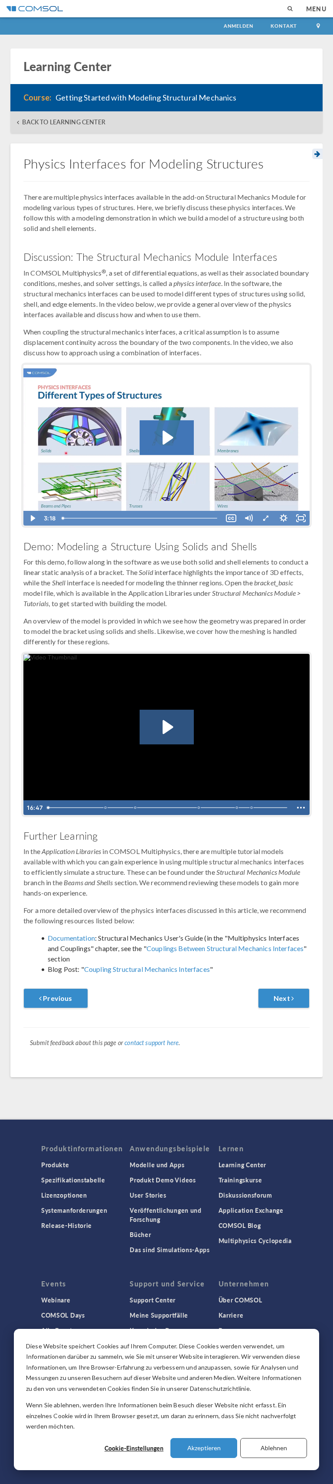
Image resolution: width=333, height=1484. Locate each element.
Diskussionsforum (245, 1195)
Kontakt (284, 26)
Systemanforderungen (74, 1210)
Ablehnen (274, 1448)
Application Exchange (251, 1210)
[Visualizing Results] (252, 807)
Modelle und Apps (157, 1164)
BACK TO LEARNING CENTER (63, 122)
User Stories (148, 1195)
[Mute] (248, 518)
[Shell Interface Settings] (135, 807)
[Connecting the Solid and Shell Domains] (237, 807)
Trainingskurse (240, 1180)
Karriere (231, 1315)
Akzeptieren (204, 1448)
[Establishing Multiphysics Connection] (199, 807)
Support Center (153, 1300)
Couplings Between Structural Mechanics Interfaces (225, 948)
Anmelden (239, 26)
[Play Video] (32, 518)
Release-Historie (66, 1225)
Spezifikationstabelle (73, 1180)
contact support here (151, 1042)
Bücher (140, 1234)
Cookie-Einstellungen (133, 1448)
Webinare (56, 1300)
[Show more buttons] (301, 807)
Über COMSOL (240, 1300)
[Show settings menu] (283, 518)
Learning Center (243, 1164)
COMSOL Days (63, 1315)
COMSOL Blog (240, 1225)
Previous (57, 998)
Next (282, 998)
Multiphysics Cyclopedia (255, 1240)
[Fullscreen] (301, 518)
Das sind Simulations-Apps (170, 1249)
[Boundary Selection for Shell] (105, 807)
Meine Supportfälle (159, 1315)
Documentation (71, 938)
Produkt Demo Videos (163, 1180)
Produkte (55, 1164)
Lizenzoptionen (64, 1195)
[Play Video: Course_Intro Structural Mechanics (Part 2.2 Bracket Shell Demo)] (167, 727)
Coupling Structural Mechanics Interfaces (147, 969)
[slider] (140, 518)
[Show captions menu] (231, 518)
